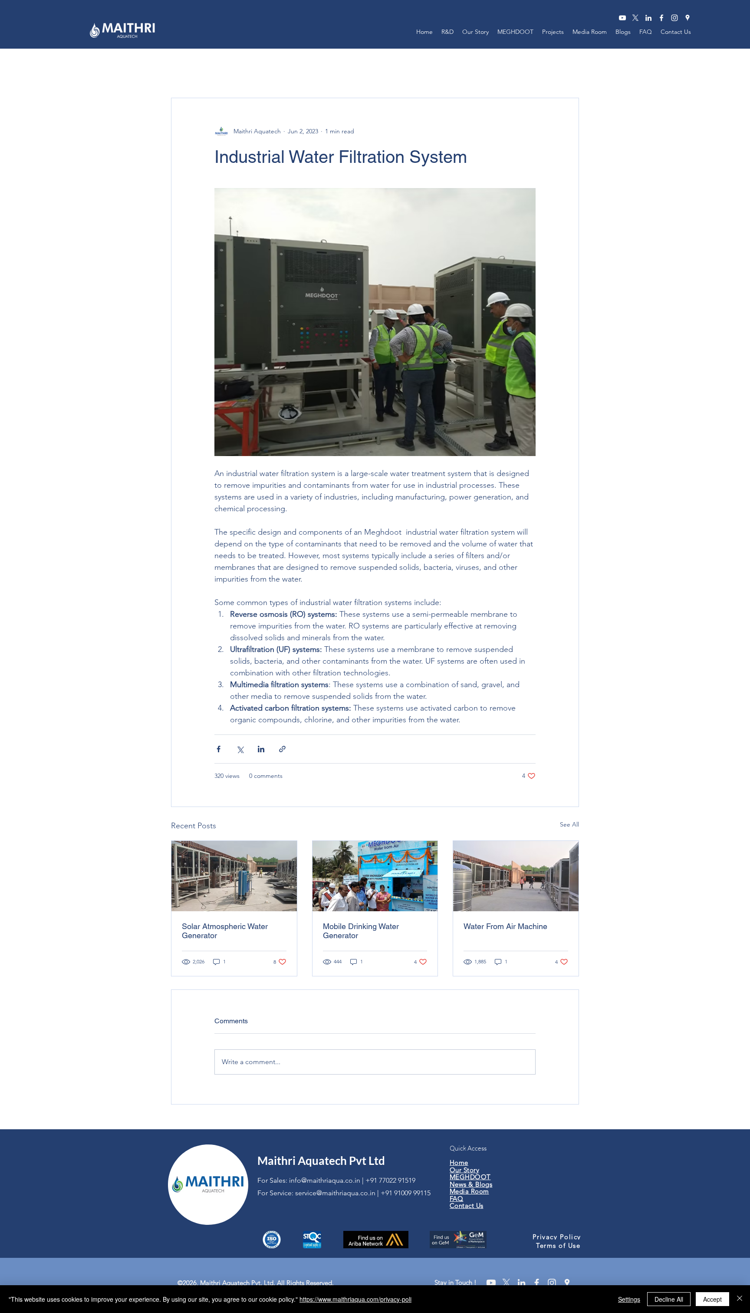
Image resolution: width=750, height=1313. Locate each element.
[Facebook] (661, 17)
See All (569, 824)
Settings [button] (629, 1299)
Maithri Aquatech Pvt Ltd (321, 1160)
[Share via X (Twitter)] (240, 749)
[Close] (739, 1299)
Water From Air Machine (505, 926)
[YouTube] (622, 17)
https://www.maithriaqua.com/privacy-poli (355, 1299)
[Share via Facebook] (218, 749)
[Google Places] (687, 17)
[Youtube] (491, 1282)
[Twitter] (635, 17)
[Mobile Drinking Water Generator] (375, 876)
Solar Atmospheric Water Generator (225, 931)
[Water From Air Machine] (516, 876)
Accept (712, 1299)
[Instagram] (674, 17)
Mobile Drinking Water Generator (361, 931)
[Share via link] (282, 749)
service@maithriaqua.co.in (335, 1193)
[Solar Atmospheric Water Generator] (234, 876)
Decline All (669, 1299)
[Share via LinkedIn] (261, 749)
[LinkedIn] (648, 17)
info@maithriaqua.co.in (324, 1180)
